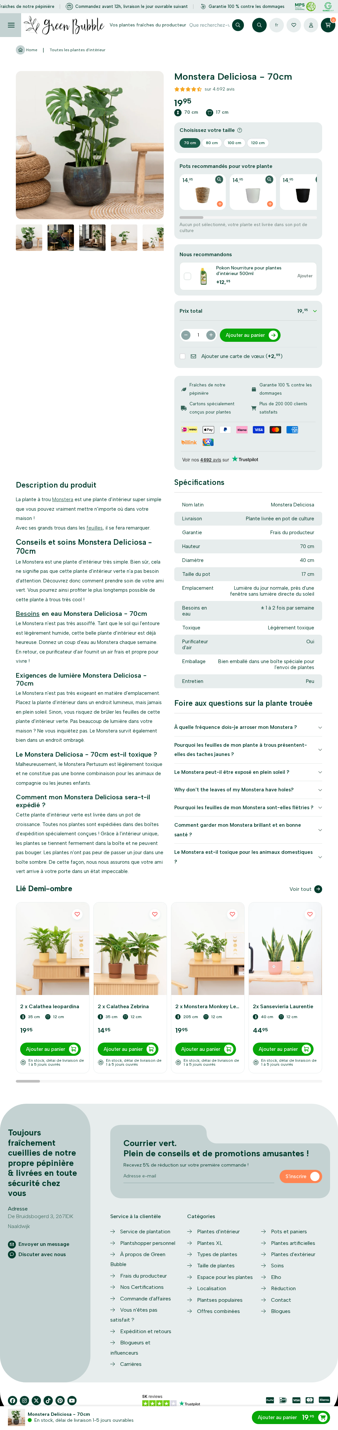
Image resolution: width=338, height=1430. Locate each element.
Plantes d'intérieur (218, 1231)
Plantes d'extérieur (293, 1254)
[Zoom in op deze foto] (90, 145)
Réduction (283, 1288)
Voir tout (300, 889)
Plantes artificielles (293, 1243)
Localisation (211, 1288)
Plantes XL (209, 1243)
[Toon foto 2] (61, 237)
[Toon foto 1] (29, 237)
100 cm (234, 142)
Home (31, 50)
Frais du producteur (143, 1276)
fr (276, 25)
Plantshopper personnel (147, 1243)
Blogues (280, 1311)
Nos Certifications (142, 1287)
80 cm (212, 142)
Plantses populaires (220, 1300)
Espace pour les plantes (225, 1277)
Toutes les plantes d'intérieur (77, 50)
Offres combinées (218, 1311)
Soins (277, 1265)
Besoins (28, 613)
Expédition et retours (145, 1331)
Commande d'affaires (145, 1298)
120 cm (258, 142)
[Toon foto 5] (156, 237)
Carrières (131, 1364)
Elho (276, 1277)
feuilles (94, 528)
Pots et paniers (289, 1231)
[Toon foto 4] (124, 237)
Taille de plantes (216, 1265)
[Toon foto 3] (92, 237)
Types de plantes (217, 1254)
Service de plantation (145, 1231)
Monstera (62, 499)
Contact (281, 1300)
